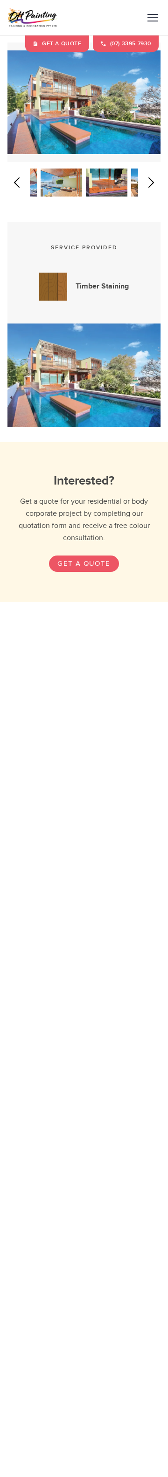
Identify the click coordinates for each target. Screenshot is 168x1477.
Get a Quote (83, 564)
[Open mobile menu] (152, 17)
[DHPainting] (32, 18)
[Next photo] (151, 182)
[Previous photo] (16, 182)
